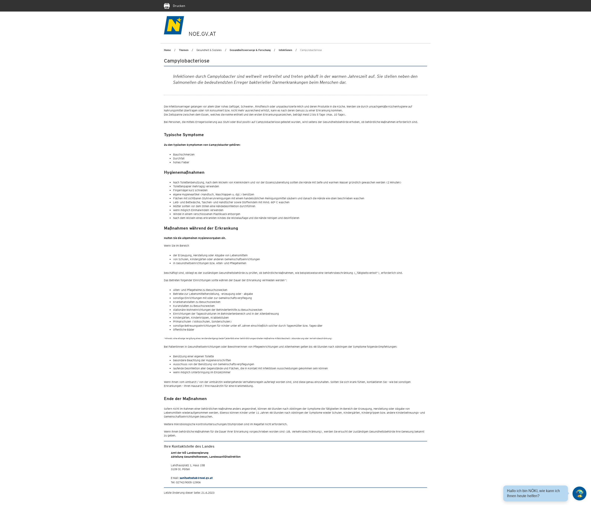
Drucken (178, 6)
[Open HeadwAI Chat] (579, 493)
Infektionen (285, 50)
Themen (183, 50)
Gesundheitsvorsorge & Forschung (250, 50)
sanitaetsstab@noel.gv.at (196, 478)
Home (167, 50)
